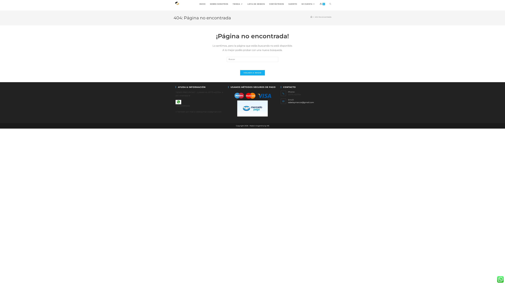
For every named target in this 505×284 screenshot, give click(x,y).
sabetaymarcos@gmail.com (301, 102)
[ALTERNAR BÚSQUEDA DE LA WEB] (330, 4)
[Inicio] (311, 17)
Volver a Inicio (252, 73)
